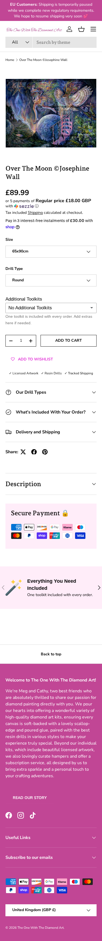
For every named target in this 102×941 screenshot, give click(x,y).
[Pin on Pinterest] (44, 451)
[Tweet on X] (23, 451)
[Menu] (93, 29)
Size (9, 239)
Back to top (51, 654)
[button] (81, 29)
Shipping (35, 212)
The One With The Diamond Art (40, 927)
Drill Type (14, 268)
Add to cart (68, 340)
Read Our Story (30, 797)
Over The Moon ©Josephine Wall (43, 60)
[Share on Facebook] (34, 451)
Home (9, 60)
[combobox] (51, 42)
